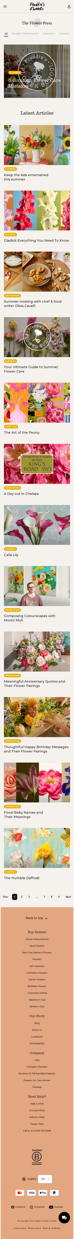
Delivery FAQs (37, 1117)
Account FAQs (37, 1110)
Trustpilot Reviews (37, 1066)
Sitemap (37, 1087)
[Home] (37, 6)
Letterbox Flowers (37, 972)
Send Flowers (37, 945)
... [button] (37, 897)
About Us (37, 1029)
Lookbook (37, 1036)
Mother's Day (37, 1006)
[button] (5, 6)
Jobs (37, 1060)
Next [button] (68, 897)
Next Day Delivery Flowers (37, 952)
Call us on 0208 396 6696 (37, 1130)
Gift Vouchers (37, 966)
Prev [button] (5, 897)
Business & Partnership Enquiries (37, 1073)
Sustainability (37, 1043)
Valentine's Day (37, 999)
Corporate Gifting (37, 992)
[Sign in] (69, 6)
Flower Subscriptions (37, 939)
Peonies (37, 959)
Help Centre (37, 1103)
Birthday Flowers (37, 986)
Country (31, 1179)
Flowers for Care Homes (37, 1080)
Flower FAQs (37, 1124)
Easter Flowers (37, 979)
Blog (37, 1023)
